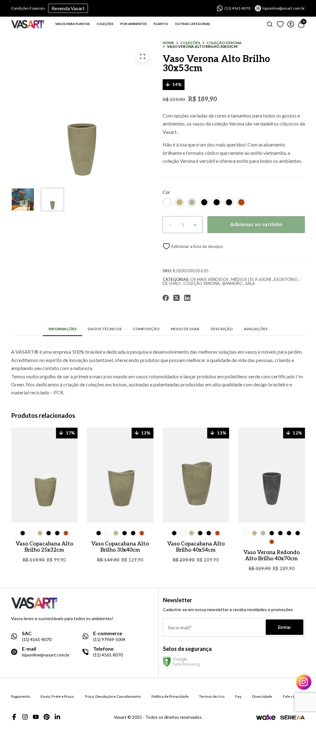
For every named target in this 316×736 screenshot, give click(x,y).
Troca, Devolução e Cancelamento (113, 696)
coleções (190, 43)
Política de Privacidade (170, 696)
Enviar (284, 627)
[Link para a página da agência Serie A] (292, 717)
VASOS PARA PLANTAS (72, 24)
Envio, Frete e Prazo (57, 696)
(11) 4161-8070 (237, 8)
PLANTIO (161, 24)
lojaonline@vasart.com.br (284, 8)
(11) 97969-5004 (109, 639)
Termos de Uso (211, 696)
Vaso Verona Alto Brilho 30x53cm (202, 46)
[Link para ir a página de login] (290, 24)
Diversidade (262, 696)
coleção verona (224, 43)
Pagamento (20, 696)
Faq (238, 696)
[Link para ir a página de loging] (280, 24)
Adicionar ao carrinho (256, 225)
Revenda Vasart (68, 8)
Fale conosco (294, 696)
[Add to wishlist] (193, 246)
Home (168, 43)
